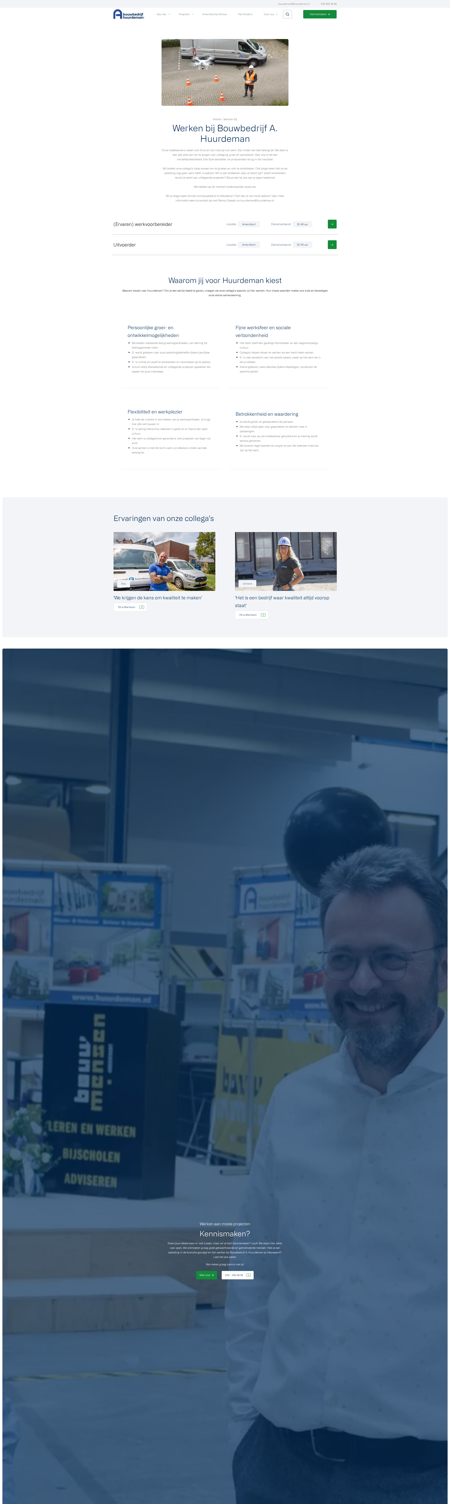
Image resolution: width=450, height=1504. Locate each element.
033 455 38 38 (329, 3)
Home (217, 119)
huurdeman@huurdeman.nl (294, 3)
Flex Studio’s (245, 14)
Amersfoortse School (214, 14)
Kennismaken (318, 14)
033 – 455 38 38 (234, 1275)
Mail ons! (205, 1275)
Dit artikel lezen (126, 607)
